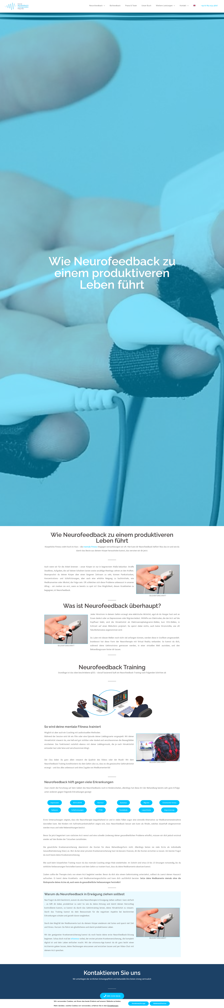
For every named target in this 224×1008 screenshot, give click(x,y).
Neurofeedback (96, 6)
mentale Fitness (90, 546)
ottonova (75, 938)
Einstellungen (112, 1006)
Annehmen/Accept (138, 1003)
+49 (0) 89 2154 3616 (209, 6)
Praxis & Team (131, 6)
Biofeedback (115, 6)
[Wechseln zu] (194, 5)
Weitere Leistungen (164, 6)
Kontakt (183, 6)
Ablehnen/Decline (159, 1003)
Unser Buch (146, 6)
